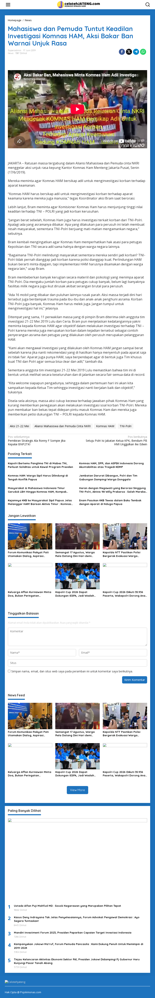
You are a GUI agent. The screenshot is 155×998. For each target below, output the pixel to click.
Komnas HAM (105, 426)
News (10, 53)
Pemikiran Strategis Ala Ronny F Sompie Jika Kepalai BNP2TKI (36, 440)
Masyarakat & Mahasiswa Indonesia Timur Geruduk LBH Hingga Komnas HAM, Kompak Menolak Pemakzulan (37, 489)
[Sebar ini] (122, 52)
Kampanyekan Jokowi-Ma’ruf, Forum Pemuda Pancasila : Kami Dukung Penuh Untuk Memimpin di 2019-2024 (78, 945)
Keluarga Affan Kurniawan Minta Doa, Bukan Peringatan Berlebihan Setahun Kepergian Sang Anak (29, 593)
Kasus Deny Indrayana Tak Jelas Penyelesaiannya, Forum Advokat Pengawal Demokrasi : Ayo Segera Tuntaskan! (76, 919)
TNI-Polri (125, 426)
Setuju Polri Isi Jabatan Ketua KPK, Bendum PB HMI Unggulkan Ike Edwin (116, 440)
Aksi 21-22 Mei (19, 426)
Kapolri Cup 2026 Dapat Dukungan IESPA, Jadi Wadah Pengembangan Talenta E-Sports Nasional (74, 593)
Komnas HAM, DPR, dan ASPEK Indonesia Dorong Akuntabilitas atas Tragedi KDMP (111, 465)
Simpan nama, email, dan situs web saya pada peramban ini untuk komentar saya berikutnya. (72, 671)
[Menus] (8, 4)
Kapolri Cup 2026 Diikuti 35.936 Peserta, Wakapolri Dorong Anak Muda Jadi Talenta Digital (125, 593)
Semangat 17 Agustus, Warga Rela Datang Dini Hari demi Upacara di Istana (75, 554)
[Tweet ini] (129, 52)
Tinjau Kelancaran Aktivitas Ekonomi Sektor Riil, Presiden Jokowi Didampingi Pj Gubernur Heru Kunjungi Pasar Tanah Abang (77, 961)
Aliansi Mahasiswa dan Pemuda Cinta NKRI (63, 426)
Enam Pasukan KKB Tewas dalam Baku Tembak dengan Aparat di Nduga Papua (110, 502)
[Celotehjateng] (78, 4)
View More (77, 790)
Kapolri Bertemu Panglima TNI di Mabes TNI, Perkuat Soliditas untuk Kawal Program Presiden (40, 465)
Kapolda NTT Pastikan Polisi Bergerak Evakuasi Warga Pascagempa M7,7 (121, 554)
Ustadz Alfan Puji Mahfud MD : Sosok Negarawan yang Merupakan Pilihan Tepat (67, 905)
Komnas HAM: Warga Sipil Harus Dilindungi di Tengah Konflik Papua (38, 477)
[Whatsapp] (143, 52)
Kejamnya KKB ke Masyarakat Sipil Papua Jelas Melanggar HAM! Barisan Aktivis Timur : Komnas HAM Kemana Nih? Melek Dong (40, 502)
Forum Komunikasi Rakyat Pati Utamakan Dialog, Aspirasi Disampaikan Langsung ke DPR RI (30, 554)
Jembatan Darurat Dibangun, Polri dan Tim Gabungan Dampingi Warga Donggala (108, 477)
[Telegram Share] (136, 52)
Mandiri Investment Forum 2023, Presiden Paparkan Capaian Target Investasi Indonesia (72, 932)
